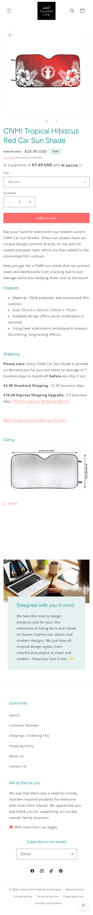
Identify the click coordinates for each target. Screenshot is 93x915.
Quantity (9, 193)
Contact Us (18, 766)
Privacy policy (23, 896)
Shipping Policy (21, 746)
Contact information (48, 903)
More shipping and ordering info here (35, 420)
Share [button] (12, 503)
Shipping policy (73, 896)
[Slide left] (37, 121)
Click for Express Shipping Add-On (41, 401)
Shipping (8, 157)
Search (14, 715)
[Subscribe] (72, 854)
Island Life (27, 889)
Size (6, 173)
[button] (9, 11)
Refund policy (75, 889)
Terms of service (47, 896)
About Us (16, 756)
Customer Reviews (24, 725)
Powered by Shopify (47, 889)
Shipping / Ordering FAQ (29, 735)
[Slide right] (56, 121)
